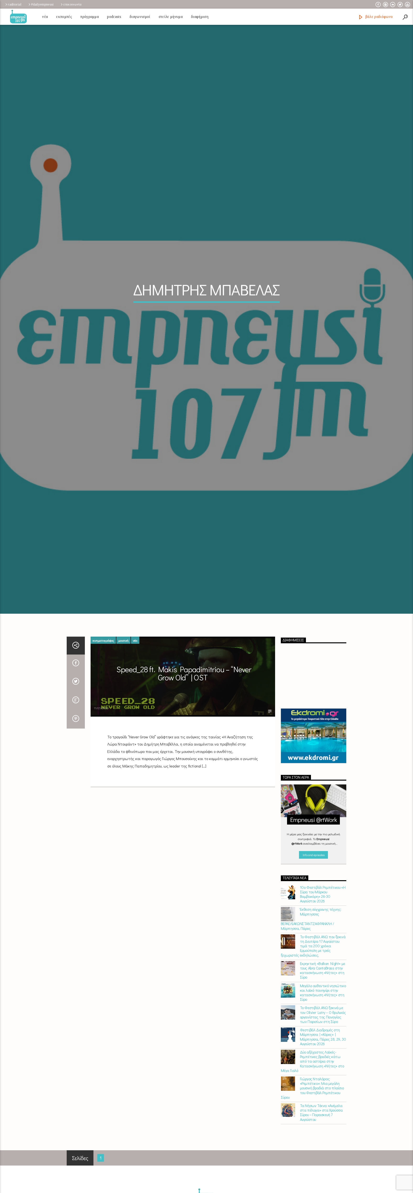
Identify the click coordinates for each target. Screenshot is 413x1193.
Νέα (45, 17)
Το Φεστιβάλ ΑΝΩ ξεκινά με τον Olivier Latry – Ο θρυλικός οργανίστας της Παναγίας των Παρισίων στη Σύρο (323, 1072)
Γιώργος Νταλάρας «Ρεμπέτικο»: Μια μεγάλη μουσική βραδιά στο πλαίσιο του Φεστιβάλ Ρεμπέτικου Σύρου (312, 1145)
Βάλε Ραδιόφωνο (378, 17)
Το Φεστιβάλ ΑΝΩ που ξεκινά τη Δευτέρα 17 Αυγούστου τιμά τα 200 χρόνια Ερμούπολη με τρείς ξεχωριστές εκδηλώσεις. (313, 1002)
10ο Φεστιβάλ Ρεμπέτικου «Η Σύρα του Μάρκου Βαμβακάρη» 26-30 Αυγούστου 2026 (323, 951)
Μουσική (123, 698)
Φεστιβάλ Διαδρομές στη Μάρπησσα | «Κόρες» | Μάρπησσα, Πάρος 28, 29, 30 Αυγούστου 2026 (323, 1094)
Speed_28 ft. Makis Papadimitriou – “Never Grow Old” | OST (183, 731)
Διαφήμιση (199, 17)
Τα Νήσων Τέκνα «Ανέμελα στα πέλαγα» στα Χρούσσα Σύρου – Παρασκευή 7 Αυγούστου (321, 1170)
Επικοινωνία (72, 4)
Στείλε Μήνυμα (171, 17)
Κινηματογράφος (103, 698)
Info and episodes (314, 912)
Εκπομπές (64, 17)
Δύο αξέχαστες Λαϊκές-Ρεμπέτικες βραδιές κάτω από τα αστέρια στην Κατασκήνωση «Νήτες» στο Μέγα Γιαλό (312, 1118)
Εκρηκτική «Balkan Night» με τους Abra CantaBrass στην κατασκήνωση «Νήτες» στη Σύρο (322, 1027)
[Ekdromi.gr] (314, 793)
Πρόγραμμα (89, 17)
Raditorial (14, 4)
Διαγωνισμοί (140, 17)
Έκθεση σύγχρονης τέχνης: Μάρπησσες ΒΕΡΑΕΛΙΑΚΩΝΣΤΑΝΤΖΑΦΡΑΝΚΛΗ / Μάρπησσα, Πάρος (311, 976)
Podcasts (114, 17)
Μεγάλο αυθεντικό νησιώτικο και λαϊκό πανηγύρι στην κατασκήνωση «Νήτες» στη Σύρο (323, 1049)
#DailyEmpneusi (42, 4)
